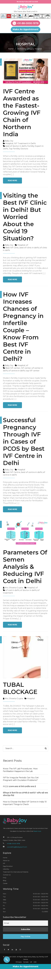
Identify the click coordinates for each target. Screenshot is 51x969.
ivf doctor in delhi (28, 590)
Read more (37, 831)
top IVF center (32, 371)
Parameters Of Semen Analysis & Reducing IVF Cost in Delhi (25, 567)
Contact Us (7, 875)
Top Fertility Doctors (18, 149)
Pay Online (25, 936)
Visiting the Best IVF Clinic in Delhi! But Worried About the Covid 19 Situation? (25, 217)
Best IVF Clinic (12, 248)
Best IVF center (12, 368)
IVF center (26, 368)
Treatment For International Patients (15, 872)
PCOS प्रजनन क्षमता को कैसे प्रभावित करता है (19, 786)
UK (31, 962)
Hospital (9, 143)
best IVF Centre (12, 472)
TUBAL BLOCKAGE (20, 688)
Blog (4, 880)
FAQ (4, 877)
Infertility (6, 869)
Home (11, 49)
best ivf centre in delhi (31, 472)
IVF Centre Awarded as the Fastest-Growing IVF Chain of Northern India (21, 113)
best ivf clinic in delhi (29, 248)
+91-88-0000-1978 (27, 23)
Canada (25, 962)
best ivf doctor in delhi (15, 146)
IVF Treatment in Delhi (25, 143)
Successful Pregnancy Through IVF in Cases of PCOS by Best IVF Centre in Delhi (23, 441)
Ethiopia (19, 962)
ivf (27, 245)
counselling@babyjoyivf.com (17, 847)
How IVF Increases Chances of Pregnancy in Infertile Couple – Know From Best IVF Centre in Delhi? (23, 326)
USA (35, 962)
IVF (4, 863)
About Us (6, 860)
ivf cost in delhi (12, 590)
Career (5, 883)
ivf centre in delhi (17, 371)
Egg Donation (8, 866)
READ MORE (12, 180)
